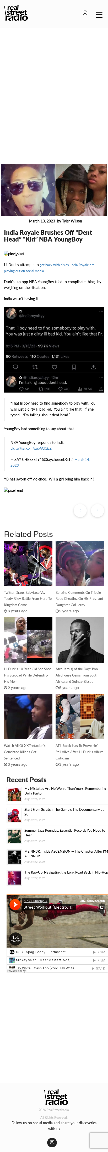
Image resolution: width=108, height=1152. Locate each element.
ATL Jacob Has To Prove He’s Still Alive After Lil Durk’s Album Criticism (80, 751)
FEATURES (15, 221)
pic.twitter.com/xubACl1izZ (31, 448)
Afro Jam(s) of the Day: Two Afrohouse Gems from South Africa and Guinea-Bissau (77, 675)
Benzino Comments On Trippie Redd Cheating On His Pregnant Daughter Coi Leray (79, 598)
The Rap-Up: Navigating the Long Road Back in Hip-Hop (66, 872)
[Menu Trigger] (99, 14)
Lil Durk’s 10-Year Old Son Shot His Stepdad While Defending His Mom (27, 675)
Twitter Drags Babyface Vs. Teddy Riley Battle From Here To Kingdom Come (28, 598)
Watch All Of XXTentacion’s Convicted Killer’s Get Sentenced (25, 751)
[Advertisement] (54, 89)
